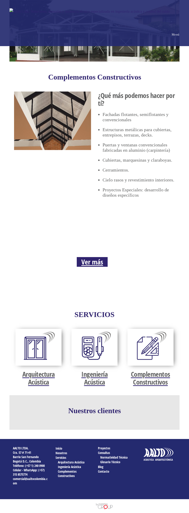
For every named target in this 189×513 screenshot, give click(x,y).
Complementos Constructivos (67, 473)
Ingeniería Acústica (69, 467)
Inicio (59, 448)
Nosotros (61, 453)
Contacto (103, 471)
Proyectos (104, 448)
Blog (100, 467)
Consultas (104, 453)
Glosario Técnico (110, 462)
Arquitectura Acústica (71, 462)
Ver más (92, 262)
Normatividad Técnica (114, 457)
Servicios (61, 457)
